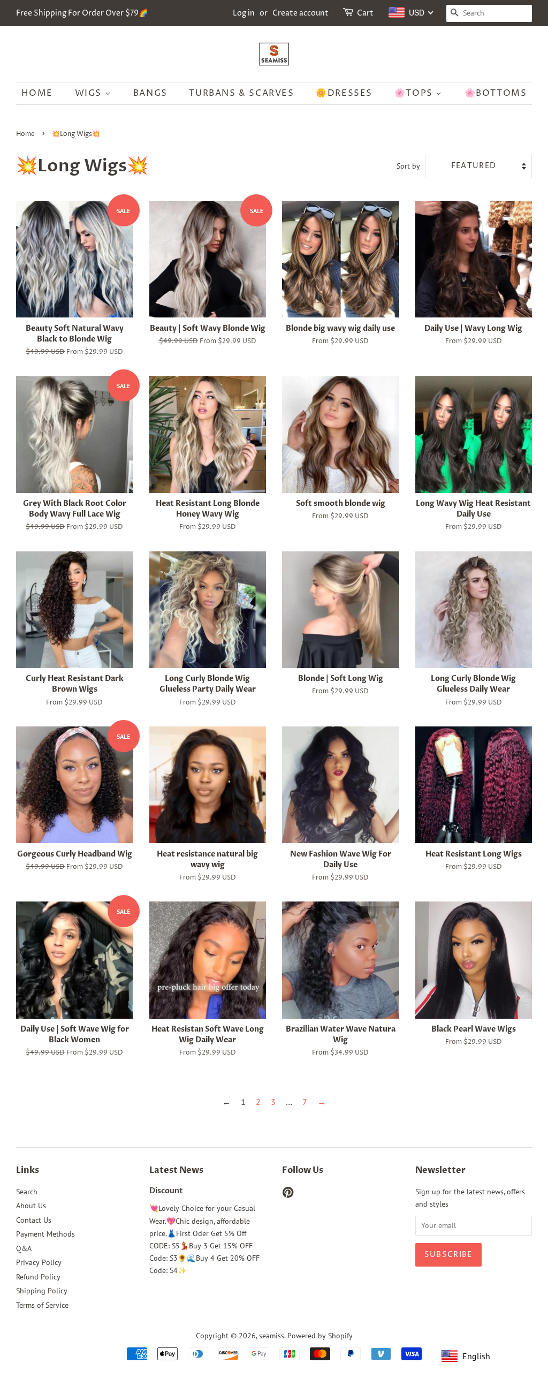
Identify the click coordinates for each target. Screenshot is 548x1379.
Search (26, 1191)
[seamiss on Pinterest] (288, 1194)
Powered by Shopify (320, 1335)
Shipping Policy (41, 1290)
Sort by (408, 166)
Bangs (150, 93)
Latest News (176, 1170)
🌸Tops (415, 93)
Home (37, 93)
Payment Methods (45, 1234)
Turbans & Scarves (241, 93)
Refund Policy (38, 1277)
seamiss (271, 1335)
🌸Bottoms (496, 93)
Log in (244, 13)
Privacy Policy (39, 1262)
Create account (300, 13)
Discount (166, 1191)
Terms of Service (42, 1305)
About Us (31, 1205)
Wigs (90, 93)
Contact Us (33, 1220)
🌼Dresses (344, 93)
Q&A (24, 1248)
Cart (365, 13)
